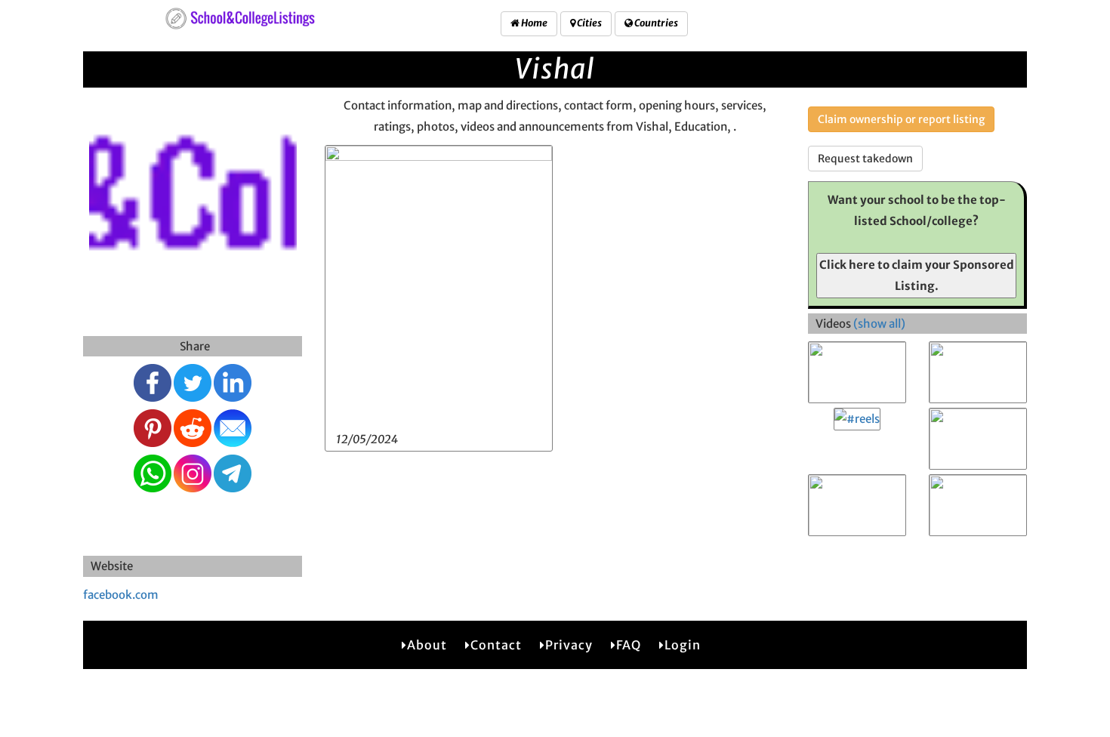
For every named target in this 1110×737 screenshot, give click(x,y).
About (427, 644)
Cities (588, 23)
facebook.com (121, 594)
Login (682, 644)
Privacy (569, 644)
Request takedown (865, 158)
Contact (496, 644)
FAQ (628, 644)
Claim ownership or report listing (901, 119)
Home (533, 23)
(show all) (879, 323)
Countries (655, 23)
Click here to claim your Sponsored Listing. (916, 275)
